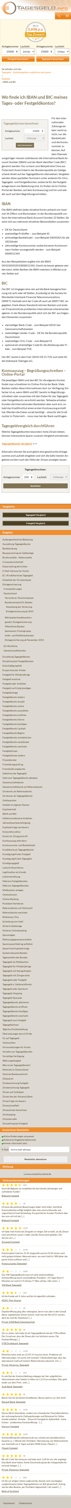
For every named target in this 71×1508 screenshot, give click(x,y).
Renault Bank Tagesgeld (13, 1401)
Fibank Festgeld (10, 1448)
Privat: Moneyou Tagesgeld (15, 1365)
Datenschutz (25, 1503)
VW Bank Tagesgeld (11, 1285)
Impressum (9, 1503)
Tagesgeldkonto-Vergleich (17, 443)
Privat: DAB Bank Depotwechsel (18, 1321)
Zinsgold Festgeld (11, 1242)
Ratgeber (6, 78)
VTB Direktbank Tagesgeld (15, 1343)
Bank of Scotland (10, 1491)
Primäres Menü (67, 15)
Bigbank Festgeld (10, 1195)
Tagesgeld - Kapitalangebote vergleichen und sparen (26, 72)
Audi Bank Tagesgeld (12, 1386)
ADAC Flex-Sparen (11, 1300)
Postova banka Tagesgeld (14, 1263)
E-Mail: (5, 1149)
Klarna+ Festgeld (10, 1426)
